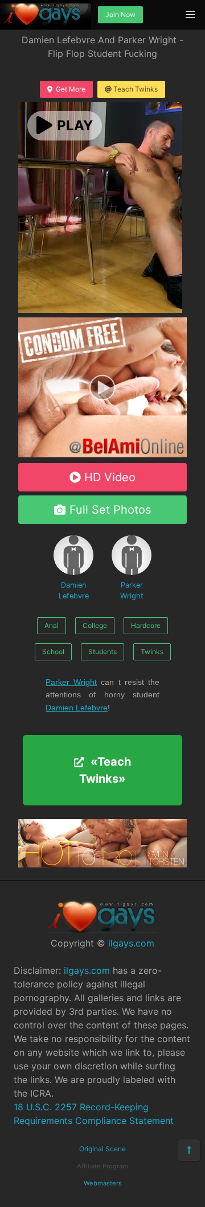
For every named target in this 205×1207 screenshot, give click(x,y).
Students (102, 651)
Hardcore (146, 625)
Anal (51, 625)
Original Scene (102, 1148)
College (95, 625)
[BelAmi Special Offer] (102, 454)
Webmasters (103, 1183)
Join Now (120, 14)
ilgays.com (131, 943)
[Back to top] (189, 1150)
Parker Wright (132, 590)
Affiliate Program (102, 1166)
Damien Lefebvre (74, 590)
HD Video (110, 477)
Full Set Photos (110, 509)
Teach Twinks (135, 89)
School (53, 651)
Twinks (152, 651)
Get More (70, 89)
